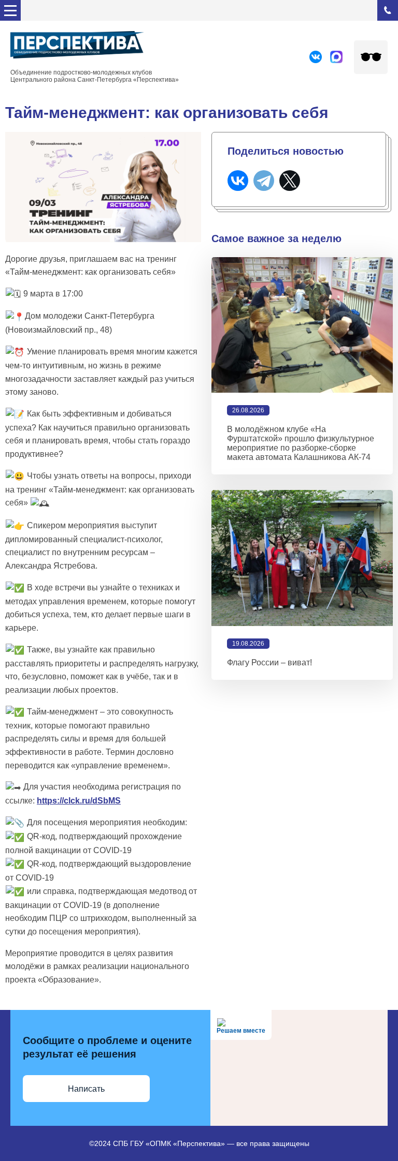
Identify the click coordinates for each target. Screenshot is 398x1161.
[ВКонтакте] (238, 180)
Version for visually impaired (371, 57)
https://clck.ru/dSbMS (79, 800)
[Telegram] (263, 180)
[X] (289, 180)
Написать (86, 1088)
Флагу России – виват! (269, 662)
